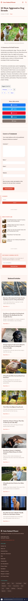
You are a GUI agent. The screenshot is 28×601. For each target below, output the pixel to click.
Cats (13, 583)
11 (8, 93)
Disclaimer (3, 568)
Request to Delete (5, 573)
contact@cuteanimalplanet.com (7, 540)
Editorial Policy (4, 551)
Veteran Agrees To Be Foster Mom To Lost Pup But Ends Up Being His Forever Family (14, 346)
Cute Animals (18, 583)
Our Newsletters (4, 563)
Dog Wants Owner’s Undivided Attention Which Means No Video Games (12, 452)
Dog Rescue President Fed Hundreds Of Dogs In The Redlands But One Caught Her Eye (13, 315)
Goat (22, 585)
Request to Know (5, 571)
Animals (3, 583)
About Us (3, 548)
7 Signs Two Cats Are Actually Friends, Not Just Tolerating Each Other (16, 230)
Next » (12, 93)
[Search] (26, 2)
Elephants (4, 585)
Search (14, 202)
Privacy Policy (4, 566)
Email (4, 166)
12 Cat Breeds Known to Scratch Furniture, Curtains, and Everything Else (16, 220)
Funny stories (16, 585)
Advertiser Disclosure (6, 553)
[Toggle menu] (22, 2)
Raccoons (20, 588)
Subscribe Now (14, 266)
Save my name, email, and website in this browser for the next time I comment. (13, 182)
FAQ (2, 556)
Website (5, 172)
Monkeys (13, 588)
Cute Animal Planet (9, 2)
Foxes (9, 585)
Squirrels (3, 590)
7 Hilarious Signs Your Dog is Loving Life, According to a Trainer (16, 225)
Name (4, 159)
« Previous (4, 89)
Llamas (7, 588)
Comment (5, 144)
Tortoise (9, 590)
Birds (8, 583)
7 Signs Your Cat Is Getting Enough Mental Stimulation (16, 240)
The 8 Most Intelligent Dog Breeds (13, 407)
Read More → (6, 306)
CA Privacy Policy (5, 576)
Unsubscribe (3, 561)
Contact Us (3, 546)
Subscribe (3, 558)
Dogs (11, 14)
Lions (3, 588)
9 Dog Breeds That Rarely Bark (14, 234)
